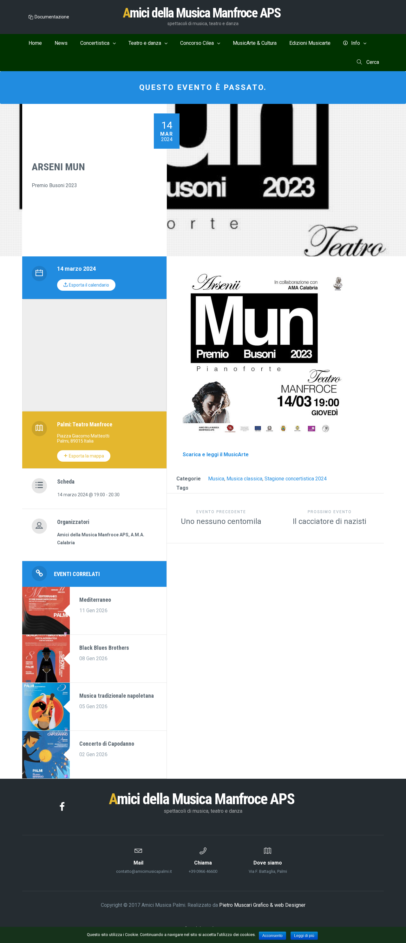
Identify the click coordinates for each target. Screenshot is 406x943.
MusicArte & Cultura (255, 43)
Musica (216, 479)
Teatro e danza (144, 43)
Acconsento (272, 935)
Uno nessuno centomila (221, 518)
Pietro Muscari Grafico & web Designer (262, 905)
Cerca (372, 62)
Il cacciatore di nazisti (329, 518)
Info (355, 43)
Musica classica (244, 479)
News (61, 43)
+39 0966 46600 (203, 867)
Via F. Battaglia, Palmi (268, 867)
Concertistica (94, 43)
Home (35, 43)
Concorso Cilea (197, 43)
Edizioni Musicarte (310, 43)
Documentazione (52, 16)
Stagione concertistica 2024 (296, 479)
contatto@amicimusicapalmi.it (138, 867)
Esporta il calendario (88, 285)
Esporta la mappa (86, 455)
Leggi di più (304, 935)
